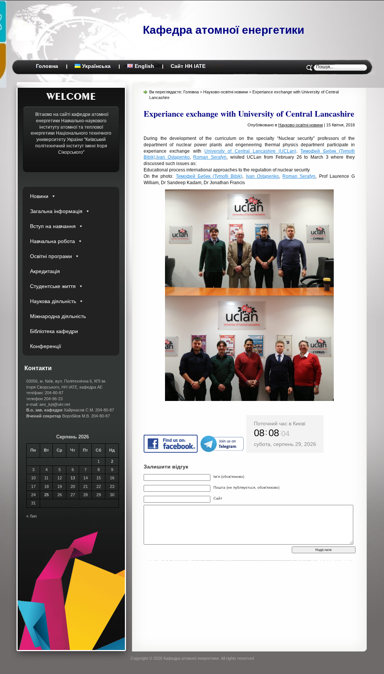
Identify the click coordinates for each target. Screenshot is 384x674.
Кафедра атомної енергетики (223, 30)
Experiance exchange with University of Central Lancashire (249, 113)
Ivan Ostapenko (173, 157)
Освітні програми (51, 256)
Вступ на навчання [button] (53, 226)
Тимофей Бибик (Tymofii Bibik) (209, 176)
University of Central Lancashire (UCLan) (250, 151)
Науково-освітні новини (225, 92)
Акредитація (45, 271)
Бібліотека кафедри (54, 331)
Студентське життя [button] (53, 286)
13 (72, 478)
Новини (39, 196)
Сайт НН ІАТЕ (188, 66)
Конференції (45, 346)
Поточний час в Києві (279, 423)
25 (46, 494)
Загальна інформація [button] (56, 211)
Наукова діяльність (53, 301)
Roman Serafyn (209, 157)
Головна (47, 66)
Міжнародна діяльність (58, 316)
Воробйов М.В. (58, 416)
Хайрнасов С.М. (60, 410)
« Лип (31, 516)
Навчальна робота (52, 241)
